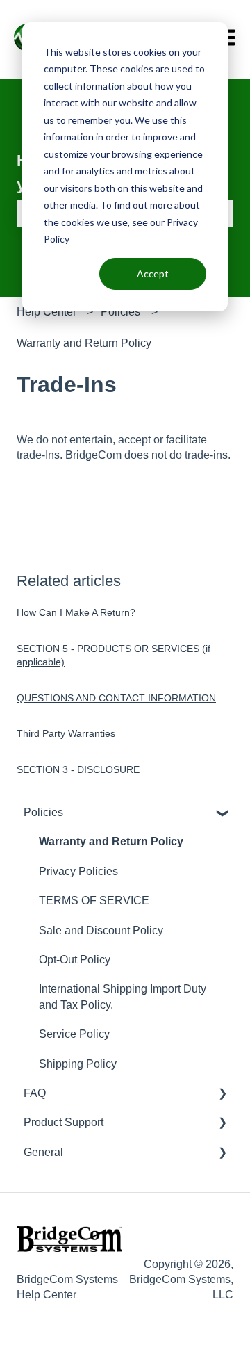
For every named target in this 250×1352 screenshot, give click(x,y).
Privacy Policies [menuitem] (78, 871)
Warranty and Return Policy (84, 343)
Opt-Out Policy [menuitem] (74, 960)
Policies (120, 312)
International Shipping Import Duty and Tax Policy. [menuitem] (122, 996)
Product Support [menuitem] (63, 1122)
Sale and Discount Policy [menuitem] (101, 930)
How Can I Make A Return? (76, 612)
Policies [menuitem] (43, 812)
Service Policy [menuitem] (74, 1034)
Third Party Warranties (66, 733)
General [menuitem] (43, 1152)
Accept (153, 273)
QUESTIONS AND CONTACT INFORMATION (116, 697)
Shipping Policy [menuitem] (78, 1064)
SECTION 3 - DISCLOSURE (78, 769)
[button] (222, 813)
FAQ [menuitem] (35, 1093)
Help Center (46, 312)
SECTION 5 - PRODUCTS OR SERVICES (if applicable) (113, 655)
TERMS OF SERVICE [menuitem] (94, 900)
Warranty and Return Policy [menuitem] (111, 841)
